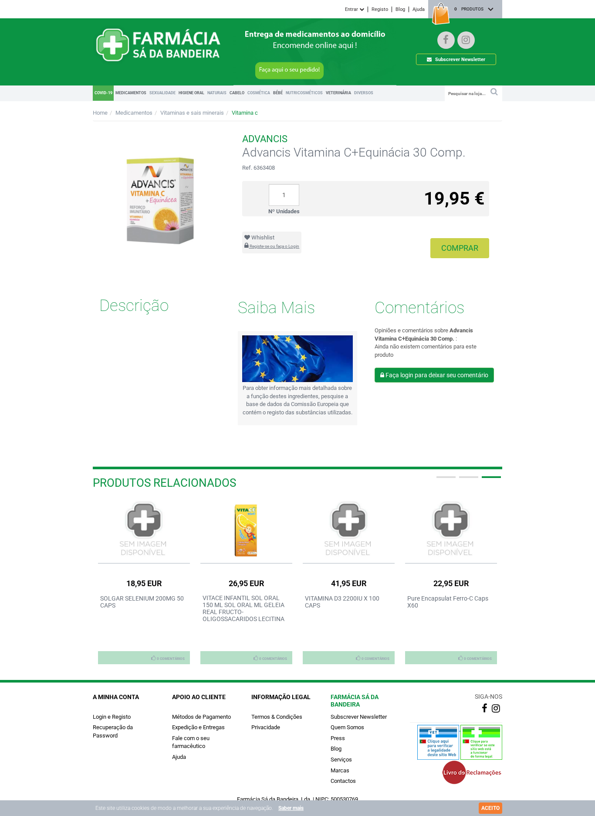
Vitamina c (245, 112)
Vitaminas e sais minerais (192, 112)
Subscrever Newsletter (459, 59)
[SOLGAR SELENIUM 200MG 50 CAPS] (144, 529)
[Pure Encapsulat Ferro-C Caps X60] (451, 529)
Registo (380, 9)
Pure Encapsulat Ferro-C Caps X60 (447, 602)
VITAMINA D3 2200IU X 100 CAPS (342, 602)
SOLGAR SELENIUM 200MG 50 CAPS (142, 602)
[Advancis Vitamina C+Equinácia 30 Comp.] (161, 187)
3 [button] (490, 480)
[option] (144, 582)
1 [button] (445, 480)
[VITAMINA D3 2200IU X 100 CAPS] (349, 529)
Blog (400, 9)
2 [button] (467, 480)
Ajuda (418, 9)
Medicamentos (133, 112)
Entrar (352, 9)
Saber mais (291, 808)
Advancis (264, 138)
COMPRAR (459, 248)
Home (100, 112)
